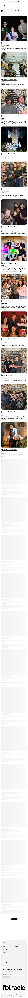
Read (4, 948)
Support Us (17, 945)
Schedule (5, 945)
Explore (5, 946)
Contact (17, 948)
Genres (4, 952)
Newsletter (5, 951)
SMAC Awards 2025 (8, 954)
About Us (17, 946)
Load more (14, 919)
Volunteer (5, 949)
